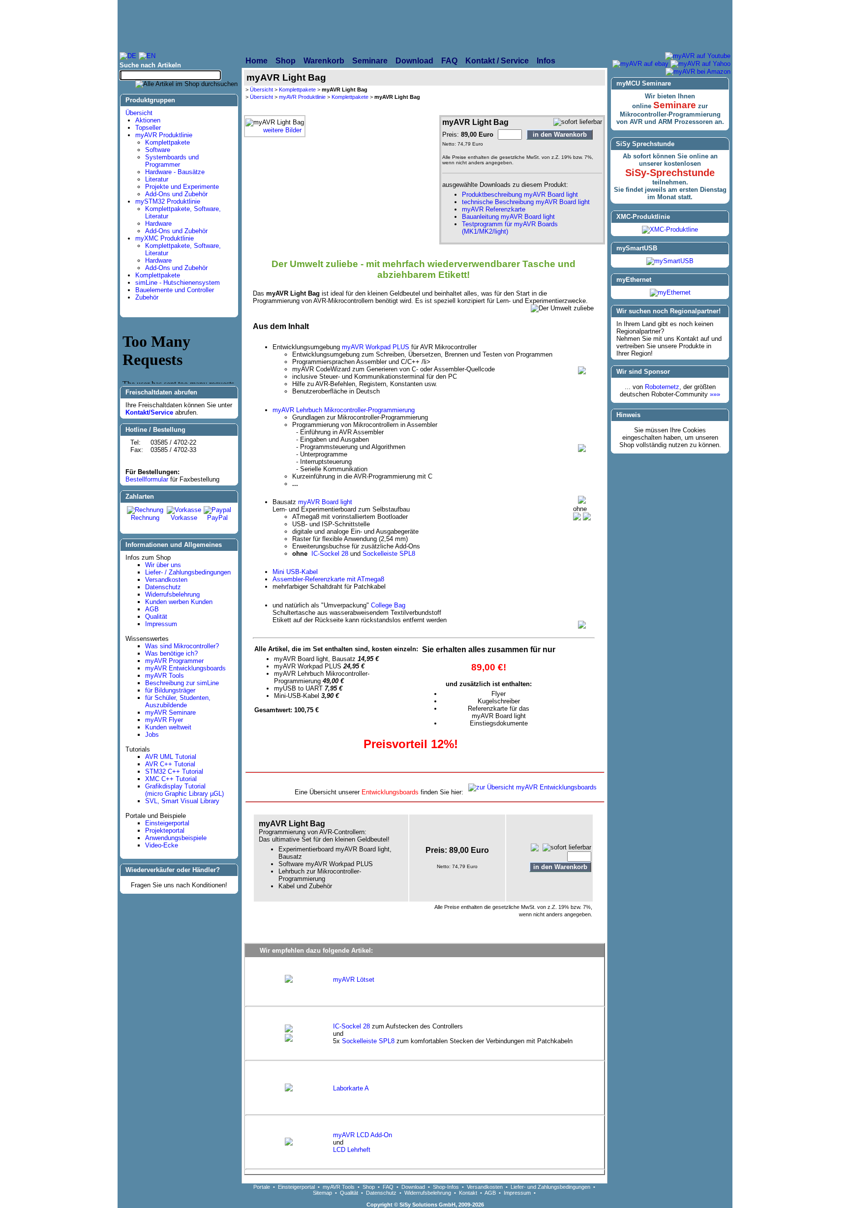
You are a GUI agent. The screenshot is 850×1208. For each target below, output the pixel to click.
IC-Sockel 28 (329, 553)
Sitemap (322, 1193)
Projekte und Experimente (182, 186)
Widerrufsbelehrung (172, 594)
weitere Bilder (282, 130)
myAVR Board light (325, 502)
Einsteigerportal (167, 823)
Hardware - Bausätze (175, 172)
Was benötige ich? (171, 653)
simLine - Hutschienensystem (177, 282)
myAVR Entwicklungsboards (185, 668)
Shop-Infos (446, 1187)
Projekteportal (164, 830)
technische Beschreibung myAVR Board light (526, 202)
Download (413, 1187)
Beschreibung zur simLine (182, 683)
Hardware (158, 223)
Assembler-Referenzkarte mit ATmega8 (328, 579)
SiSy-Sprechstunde (670, 172)
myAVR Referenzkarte (493, 209)
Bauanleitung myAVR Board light (508, 216)
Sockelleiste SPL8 (389, 553)
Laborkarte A (351, 1088)
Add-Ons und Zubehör (176, 194)
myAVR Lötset (353, 979)
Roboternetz (662, 387)
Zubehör (146, 297)
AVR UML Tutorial (170, 756)
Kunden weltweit (168, 727)
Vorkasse (184, 517)
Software (157, 149)
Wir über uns (163, 565)
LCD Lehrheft (351, 1149)
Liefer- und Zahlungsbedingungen (550, 1187)
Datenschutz (163, 587)
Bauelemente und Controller (174, 290)
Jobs (152, 734)
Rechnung (145, 517)
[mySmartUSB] (670, 261)
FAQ (388, 1187)
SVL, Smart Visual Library (182, 801)
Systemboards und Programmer (172, 160)
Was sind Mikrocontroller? (182, 646)
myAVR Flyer (164, 720)
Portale (261, 1187)
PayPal (217, 517)
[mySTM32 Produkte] (661, 25)
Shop (369, 1187)
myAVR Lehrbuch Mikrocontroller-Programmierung (344, 410)
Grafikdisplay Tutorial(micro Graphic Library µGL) (184, 790)
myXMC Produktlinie (164, 238)
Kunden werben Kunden (178, 601)
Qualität (156, 616)
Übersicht (138, 113)
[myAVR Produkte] (401, 25)
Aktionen (147, 120)
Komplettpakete (167, 142)
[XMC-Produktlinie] (670, 229)
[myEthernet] (670, 292)
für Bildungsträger (170, 690)
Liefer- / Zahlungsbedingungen (188, 572)
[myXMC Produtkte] (526, 25)
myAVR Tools (164, 675)
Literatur (156, 179)
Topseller (148, 127)
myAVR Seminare (170, 712)
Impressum (161, 624)
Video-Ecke (161, 845)
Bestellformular (146, 479)
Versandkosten (166, 579)
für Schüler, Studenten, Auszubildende (178, 701)
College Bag (388, 605)
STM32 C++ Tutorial (174, 771)
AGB (152, 609)
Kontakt (468, 1193)
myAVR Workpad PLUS (375, 347)
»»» (715, 394)
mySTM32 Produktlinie (167, 201)
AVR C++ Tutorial (170, 764)
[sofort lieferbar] (577, 122)
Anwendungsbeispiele (176, 838)
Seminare (674, 105)
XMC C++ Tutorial (171, 779)
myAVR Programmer (174, 660)
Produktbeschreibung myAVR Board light (520, 194)
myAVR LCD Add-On (362, 1135)
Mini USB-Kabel (295, 571)
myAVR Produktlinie (163, 135)
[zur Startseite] (226, 25)
